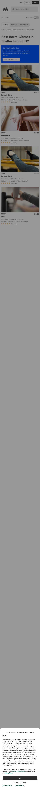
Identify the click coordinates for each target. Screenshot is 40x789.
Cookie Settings (20, 782)
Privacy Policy (8, 773)
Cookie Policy (19, 785)
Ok (20, 778)
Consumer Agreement (18, 771)
